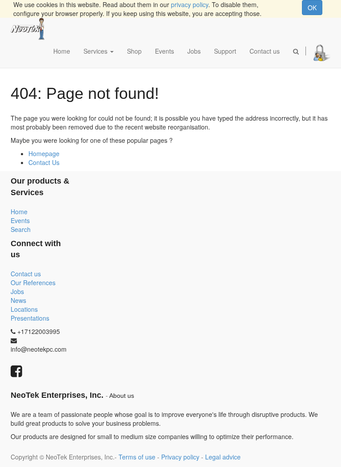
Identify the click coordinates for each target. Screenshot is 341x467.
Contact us (26, 273)
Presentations (30, 318)
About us (121, 395)
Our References (33, 282)
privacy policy (189, 4)
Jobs (17, 291)
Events (20, 220)
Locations (24, 309)
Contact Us (43, 162)
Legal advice (223, 456)
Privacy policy (180, 456)
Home (19, 211)
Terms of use (137, 456)
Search (21, 229)
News (18, 300)
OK (312, 7)
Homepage (43, 153)
